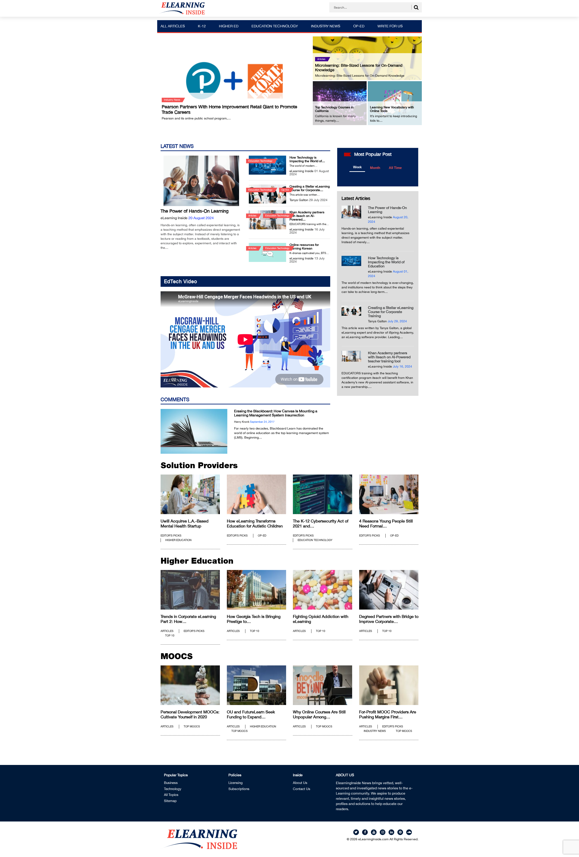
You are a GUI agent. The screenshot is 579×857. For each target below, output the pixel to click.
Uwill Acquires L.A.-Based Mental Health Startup (185, 523)
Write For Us (390, 26)
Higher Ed (228, 26)
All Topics (171, 795)
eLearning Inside (174, 218)
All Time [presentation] (395, 168)
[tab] (357, 167)
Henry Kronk (241, 421)
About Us (300, 783)
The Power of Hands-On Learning (194, 211)
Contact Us (301, 789)
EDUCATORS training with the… (309, 224)
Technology (172, 789)
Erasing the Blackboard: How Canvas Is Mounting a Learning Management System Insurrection (275, 413)
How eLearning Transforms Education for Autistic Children (255, 523)
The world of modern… (303, 165)
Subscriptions (238, 789)
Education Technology (275, 26)
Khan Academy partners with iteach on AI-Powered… (307, 215)
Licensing (235, 783)
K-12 (202, 26)
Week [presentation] (357, 167)
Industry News (325, 26)
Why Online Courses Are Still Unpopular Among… (319, 714)
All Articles (173, 26)
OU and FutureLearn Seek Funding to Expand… (251, 714)
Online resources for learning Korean (304, 246)
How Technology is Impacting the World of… (307, 159)
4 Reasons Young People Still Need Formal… (386, 523)
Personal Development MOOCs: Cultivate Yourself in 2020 (190, 714)
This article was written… (305, 194)
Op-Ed (358, 26)
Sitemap (170, 801)
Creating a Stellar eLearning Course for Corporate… (310, 188)
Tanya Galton (299, 200)
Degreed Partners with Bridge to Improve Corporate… (388, 619)
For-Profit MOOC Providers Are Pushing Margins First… (387, 714)
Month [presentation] (375, 168)
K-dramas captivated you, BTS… (309, 253)
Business (171, 783)
